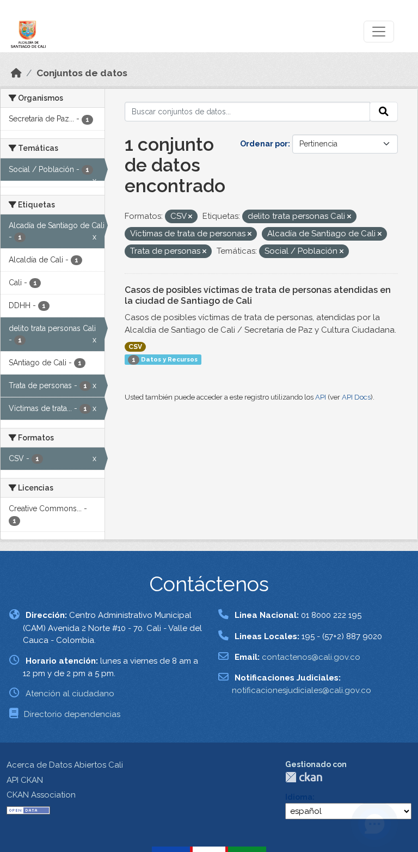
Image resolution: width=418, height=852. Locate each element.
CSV (135, 347)
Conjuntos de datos (81, 73)
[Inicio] (16, 73)
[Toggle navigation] (379, 31)
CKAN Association (41, 795)
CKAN (303, 777)
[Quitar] (190, 216)
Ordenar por (264, 143)
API (320, 397)
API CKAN (25, 780)
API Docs (356, 397)
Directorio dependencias (72, 714)
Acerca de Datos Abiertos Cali (65, 765)
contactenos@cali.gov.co (311, 657)
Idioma (298, 797)
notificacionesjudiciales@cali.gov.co (301, 690)
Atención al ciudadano (70, 693)
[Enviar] (384, 111)
